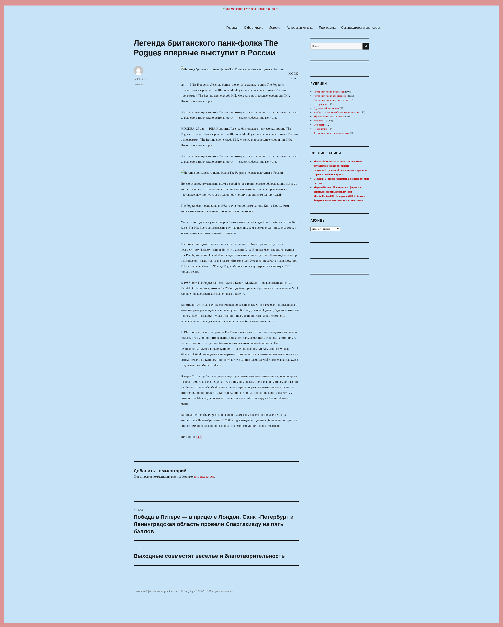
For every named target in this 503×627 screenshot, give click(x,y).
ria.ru (199, 436)
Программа (327, 27)
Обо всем (319, 124)
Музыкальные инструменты (329, 116)
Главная (232, 27)
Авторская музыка (300, 27)
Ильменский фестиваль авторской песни (156, 591)
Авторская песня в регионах (329, 91)
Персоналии (320, 128)
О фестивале (253, 27)
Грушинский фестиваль (326, 108)
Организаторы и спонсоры (360, 27)
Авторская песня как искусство (331, 100)
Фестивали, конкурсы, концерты (331, 133)
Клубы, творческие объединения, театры (336, 112)
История (275, 27)
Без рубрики (320, 104)
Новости (138, 84)
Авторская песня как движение (331, 95)
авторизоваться (204, 476)
